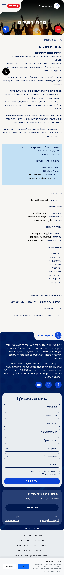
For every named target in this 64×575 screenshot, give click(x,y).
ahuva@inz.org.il (39, 213)
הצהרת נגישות (26, 535)
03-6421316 (12, 520)
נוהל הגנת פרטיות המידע (39, 556)
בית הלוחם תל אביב (23, 540)
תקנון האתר (37, 535)
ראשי (61, 40)
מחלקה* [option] (52, 448)
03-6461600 (32, 507)
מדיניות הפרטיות (32, 529)
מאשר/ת (9, 566)
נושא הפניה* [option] (50, 456)
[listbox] (32, 449)
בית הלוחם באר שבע (40, 551)
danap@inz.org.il (39, 200)
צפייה (23, 566)
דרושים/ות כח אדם (40, 540)
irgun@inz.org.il (49, 520)
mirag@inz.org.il (36, 241)
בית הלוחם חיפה (40, 545)
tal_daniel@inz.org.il (40, 237)
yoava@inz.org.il (42, 220)
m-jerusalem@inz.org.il (41, 178)
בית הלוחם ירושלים (24, 545)
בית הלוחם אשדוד (23, 551)
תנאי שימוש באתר (21, 556)
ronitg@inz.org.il (40, 234)
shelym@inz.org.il (37, 217)
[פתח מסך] (6, 72)
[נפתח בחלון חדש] (58, 385)
